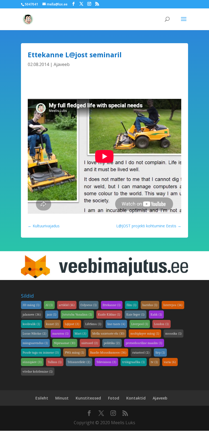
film (132, 305)
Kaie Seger (135, 314)
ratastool (141, 352)
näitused (89, 343)
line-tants (116, 324)
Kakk (156, 314)
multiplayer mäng (144, 333)
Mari (81, 333)
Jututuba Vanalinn (77, 314)
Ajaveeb (62, 64)
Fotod (113, 398)
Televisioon (106, 362)
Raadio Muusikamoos (108, 352)
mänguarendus (35, 343)
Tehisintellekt (79, 362)
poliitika (112, 343)
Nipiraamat (65, 343)
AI (49, 305)
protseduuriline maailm (144, 343)
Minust (62, 398)
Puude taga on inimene (41, 352)
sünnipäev (32, 362)
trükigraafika (133, 362)
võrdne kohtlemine (38, 371)
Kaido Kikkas (109, 314)
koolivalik (31, 324)
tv (154, 362)
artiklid (67, 305)
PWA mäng (74, 352)
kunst (52, 324)
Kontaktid (136, 398)
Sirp (160, 352)
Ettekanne (112, 305)
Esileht (41, 398)
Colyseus (89, 305)
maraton (60, 333)
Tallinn (55, 362)
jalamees (32, 314)
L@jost (72, 324)
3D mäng (31, 305)
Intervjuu (173, 305)
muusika (173, 333)
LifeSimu (93, 324)
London (161, 324)
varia (170, 362)
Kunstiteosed (88, 398)
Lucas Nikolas (35, 333)
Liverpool (139, 324)
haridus (150, 305)
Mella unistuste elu (108, 333)
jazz (52, 314)
